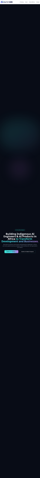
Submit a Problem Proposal (27, 251)
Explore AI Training (11, 251)
